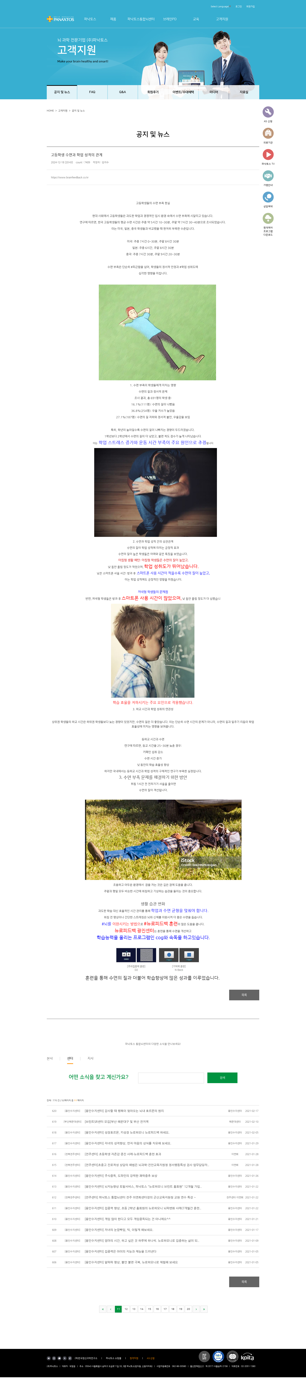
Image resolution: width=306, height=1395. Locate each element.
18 (172, 1309)
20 (188, 1309)
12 (126, 1309)
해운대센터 (235, 1121)
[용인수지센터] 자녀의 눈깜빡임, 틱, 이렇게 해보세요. (119, 1230)
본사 (50, 1058)
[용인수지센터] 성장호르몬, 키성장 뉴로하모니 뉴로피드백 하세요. (127, 1132)
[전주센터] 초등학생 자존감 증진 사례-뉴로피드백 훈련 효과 (123, 1154)
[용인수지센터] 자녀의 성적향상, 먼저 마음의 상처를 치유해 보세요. (128, 1143)
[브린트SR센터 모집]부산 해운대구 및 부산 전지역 (117, 1121)
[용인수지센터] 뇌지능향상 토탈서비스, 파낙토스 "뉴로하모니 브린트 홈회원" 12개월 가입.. (143, 1186)
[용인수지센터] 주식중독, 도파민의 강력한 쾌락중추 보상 (121, 1175)
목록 (244, 995)
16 (157, 1309)
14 (141, 1309)
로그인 (239, 6)
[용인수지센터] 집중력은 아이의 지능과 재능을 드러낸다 (120, 1251)
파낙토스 (90, 19)
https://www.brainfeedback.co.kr (70, 177)
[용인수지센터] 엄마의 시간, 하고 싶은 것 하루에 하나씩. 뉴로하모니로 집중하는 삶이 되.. (142, 1240)
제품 (113, 19)
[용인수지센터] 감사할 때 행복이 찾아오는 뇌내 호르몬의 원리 (124, 1111)
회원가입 (250, 6)
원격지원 (134, 1358)
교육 (196, 19)
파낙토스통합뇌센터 (141, 19)
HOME (50, 110)
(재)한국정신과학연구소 (86, 1358)
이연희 (234, 1154)
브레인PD (170, 19)
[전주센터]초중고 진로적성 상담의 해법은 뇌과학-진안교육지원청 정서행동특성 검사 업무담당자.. (147, 1165)
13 (133, 1309)
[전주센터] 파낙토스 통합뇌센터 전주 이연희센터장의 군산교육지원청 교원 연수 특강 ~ (140, 1197)
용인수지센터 (235, 1110)
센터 (70, 1058)
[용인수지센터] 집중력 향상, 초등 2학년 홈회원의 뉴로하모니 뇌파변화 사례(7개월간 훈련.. (143, 1208)
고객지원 (222, 19)
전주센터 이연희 (234, 1197)
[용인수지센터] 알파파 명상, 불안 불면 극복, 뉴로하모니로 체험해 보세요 (131, 1262)
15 (149, 1309)
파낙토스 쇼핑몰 (113, 1358)
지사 (90, 1058)
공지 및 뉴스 (78, 110)
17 (165, 1309)
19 (180, 1309)
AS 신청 (151, 1358)
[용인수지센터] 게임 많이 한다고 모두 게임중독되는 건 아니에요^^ (128, 1219)
